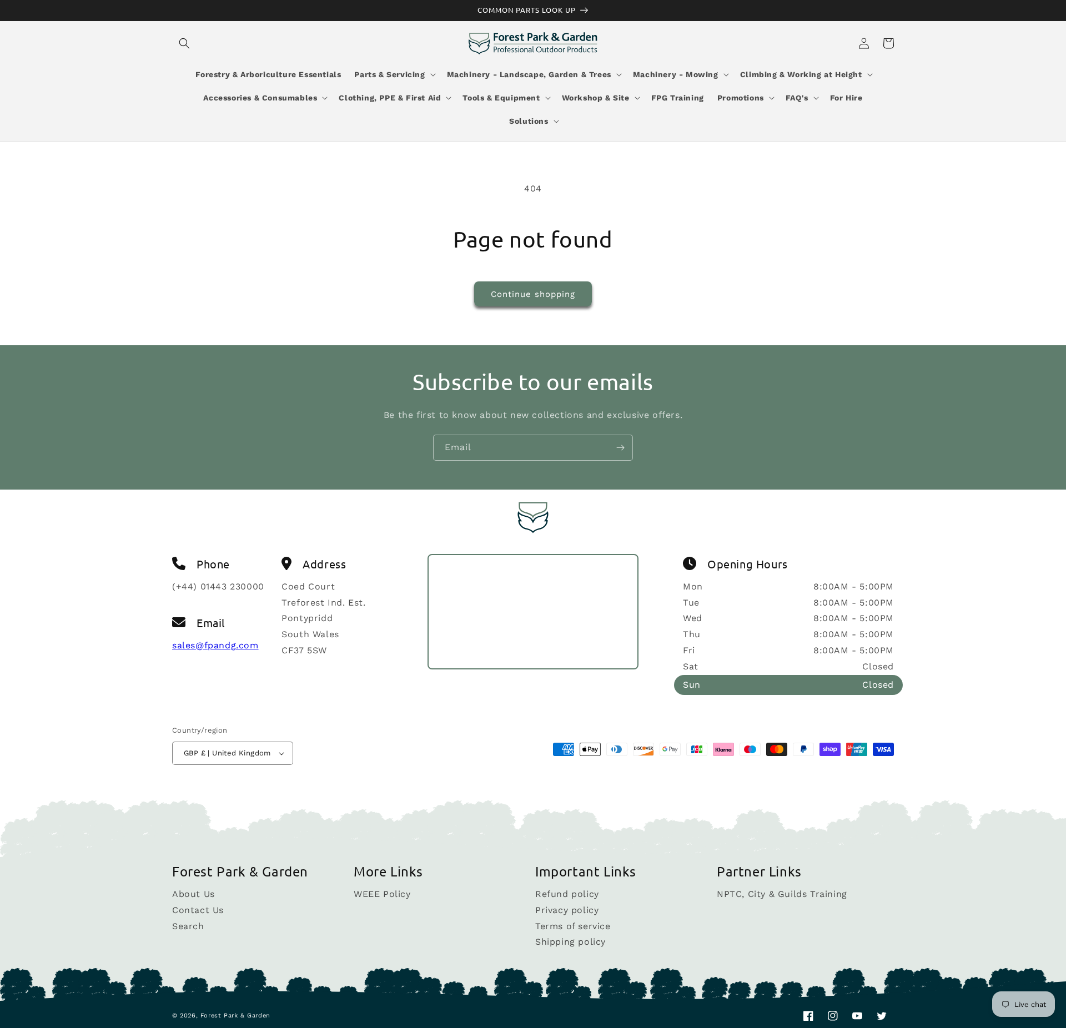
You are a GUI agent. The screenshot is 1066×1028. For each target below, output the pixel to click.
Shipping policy (570, 941)
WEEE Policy (382, 894)
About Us (193, 894)
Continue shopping (533, 294)
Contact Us (198, 910)
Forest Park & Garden (235, 1015)
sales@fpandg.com (215, 645)
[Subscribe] (620, 448)
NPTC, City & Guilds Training (782, 894)
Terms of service (573, 926)
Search (188, 926)
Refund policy (567, 894)
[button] (184, 43)
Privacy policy (567, 910)
